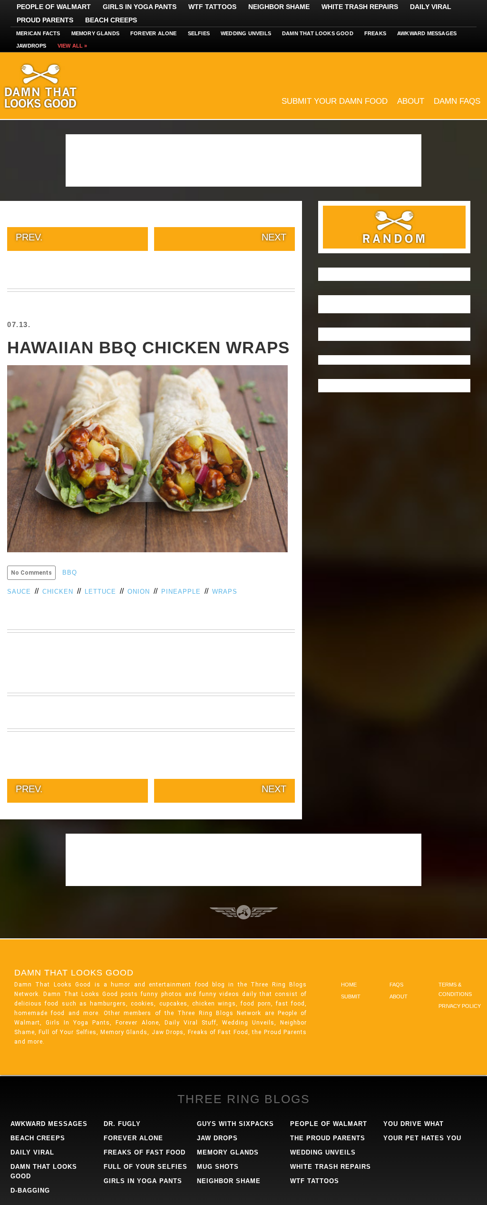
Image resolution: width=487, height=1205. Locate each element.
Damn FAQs (457, 101)
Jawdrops (31, 46)
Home (349, 984)
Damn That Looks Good (57, 86)
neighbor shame (229, 1181)
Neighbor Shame (279, 6)
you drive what (413, 1123)
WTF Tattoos (212, 6)
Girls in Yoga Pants (139, 6)
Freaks (375, 33)
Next (274, 237)
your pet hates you (422, 1138)
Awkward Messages (427, 33)
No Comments (31, 572)
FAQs (396, 984)
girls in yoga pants (143, 1181)
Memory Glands (95, 33)
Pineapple (181, 591)
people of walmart (328, 1123)
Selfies (199, 33)
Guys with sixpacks (235, 1123)
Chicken (57, 591)
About (410, 101)
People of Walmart (54, 6)
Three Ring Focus (244, 912)
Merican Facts (38, 33)
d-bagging (30, 1190)
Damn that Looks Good (317, 33)
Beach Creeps (111, 20)
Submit (350, 996)
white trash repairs (330, 1166)
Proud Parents (45, 20)
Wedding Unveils (246, 33)
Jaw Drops (217, 1138)
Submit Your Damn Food (335, 101)
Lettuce (100, 591)
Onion (138, 591)
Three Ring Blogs (243, 1098)
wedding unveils (323, 1152)
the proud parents (327, 1138)
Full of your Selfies (145, 1166)
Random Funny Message (394, 227)
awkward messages (49, 1123)
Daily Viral (430, 6)
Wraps (224, 591)
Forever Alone (153, 33)
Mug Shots (218, 1166)
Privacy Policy (459, 1006)
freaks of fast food (144, 1152)
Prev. (29, 237)
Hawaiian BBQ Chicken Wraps (148, 347)
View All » (73, 46)
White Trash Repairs (359, 6)
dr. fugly (122, 1123)
